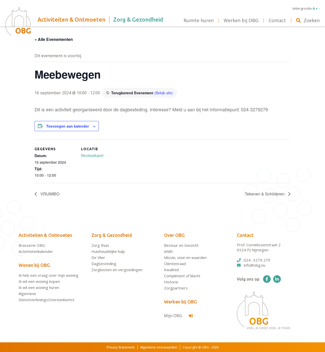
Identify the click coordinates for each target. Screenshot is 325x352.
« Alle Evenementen (54, 39)
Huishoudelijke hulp (108, 251)
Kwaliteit (171, 269)
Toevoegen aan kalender (67, 126)
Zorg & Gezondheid (111, 235)
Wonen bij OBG (34, 265)
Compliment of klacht (182, 275)
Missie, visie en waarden (185, 257)
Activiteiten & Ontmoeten (45, 235)
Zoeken (312, 20)
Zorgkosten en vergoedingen (116, 269)
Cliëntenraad (175, 263)
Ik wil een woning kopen (39, 281)
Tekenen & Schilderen (265, 194)
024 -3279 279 (257, 260)
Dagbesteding (103, 263)
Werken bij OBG (180, 301)
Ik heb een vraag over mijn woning (48, 275)
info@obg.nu (254, 265)
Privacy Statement (121, 347)
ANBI (168, 251)
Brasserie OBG (32, 245)
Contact (245, 235)
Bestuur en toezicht (181, 245)
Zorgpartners (176, 287)
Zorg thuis (100, 245)
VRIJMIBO (49, 194)
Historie (171, 281)
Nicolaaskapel (92, 155)
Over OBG (174, 235)
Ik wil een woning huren (39, 287)
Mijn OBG (173, 315)
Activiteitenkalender (36, 251)
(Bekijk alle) (163, 92)
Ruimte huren (199, 20)
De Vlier (98, 257)
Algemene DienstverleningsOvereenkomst (46, 296)
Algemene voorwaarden (158, 347)
